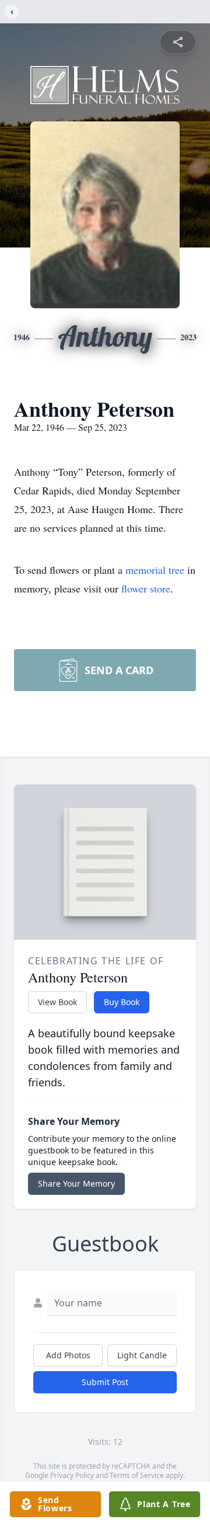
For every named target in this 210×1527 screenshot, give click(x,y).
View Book (57, 1001)
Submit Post (105, 1381)
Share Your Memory (76, 1183)
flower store (145, 588)
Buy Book (121, 1001)
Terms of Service (137, 1475)
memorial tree (154, 570)
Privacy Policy (72, 1475)
